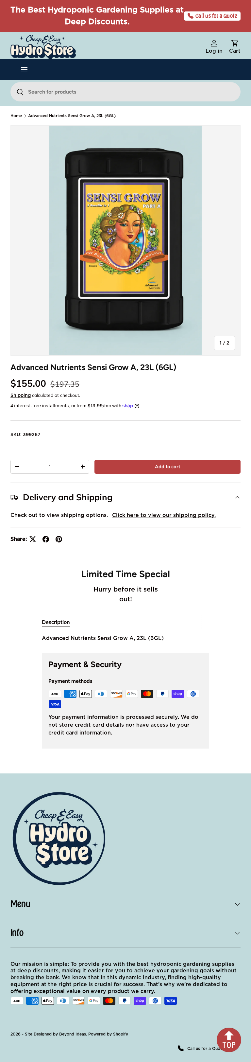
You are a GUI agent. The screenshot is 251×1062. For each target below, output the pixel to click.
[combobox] (125, 91)
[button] (235, 47)
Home (16, 116)
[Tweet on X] (32, 539)
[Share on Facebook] (45, 539)
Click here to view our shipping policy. (164, 515)
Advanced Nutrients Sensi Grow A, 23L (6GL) (72, 116)
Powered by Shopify (108, 1034)
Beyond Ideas (72, 1034)
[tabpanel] (125, 638)
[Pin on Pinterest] (58, 539)
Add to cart (167, 466)
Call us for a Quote (216, 16)
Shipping (20, 395)
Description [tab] (56, 622)
